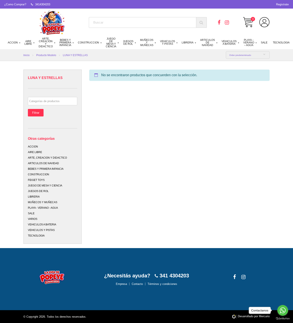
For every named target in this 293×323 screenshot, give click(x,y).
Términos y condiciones (162, 284)
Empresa (121, 284)
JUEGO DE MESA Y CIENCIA (111, 42)
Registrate (282, 4)
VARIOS (32, 218)
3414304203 (42, 4)
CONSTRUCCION (88, 42)
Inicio (26, 55)
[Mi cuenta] (264, 22)
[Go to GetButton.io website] (283, 318)
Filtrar (35, 112)
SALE (264, 42)
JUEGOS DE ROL (128, 42)
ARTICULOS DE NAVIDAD (207, 43)
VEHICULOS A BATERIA (229, 42)
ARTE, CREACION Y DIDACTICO (46, 42)
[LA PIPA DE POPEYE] (52, 22)
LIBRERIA (187, 42)
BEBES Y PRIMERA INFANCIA (65, 43)
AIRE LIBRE (28, 42)
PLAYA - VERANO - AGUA (43, 207)
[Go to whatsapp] (282, 310)
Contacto (137, 284)
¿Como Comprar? (15, 4)
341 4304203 (173, 275)
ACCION (13, 42)
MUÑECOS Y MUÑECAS (146, 43)
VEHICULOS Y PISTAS (167, 42)
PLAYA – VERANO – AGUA (248, 43)
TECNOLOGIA (281, 42)
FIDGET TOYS (36, 180)
